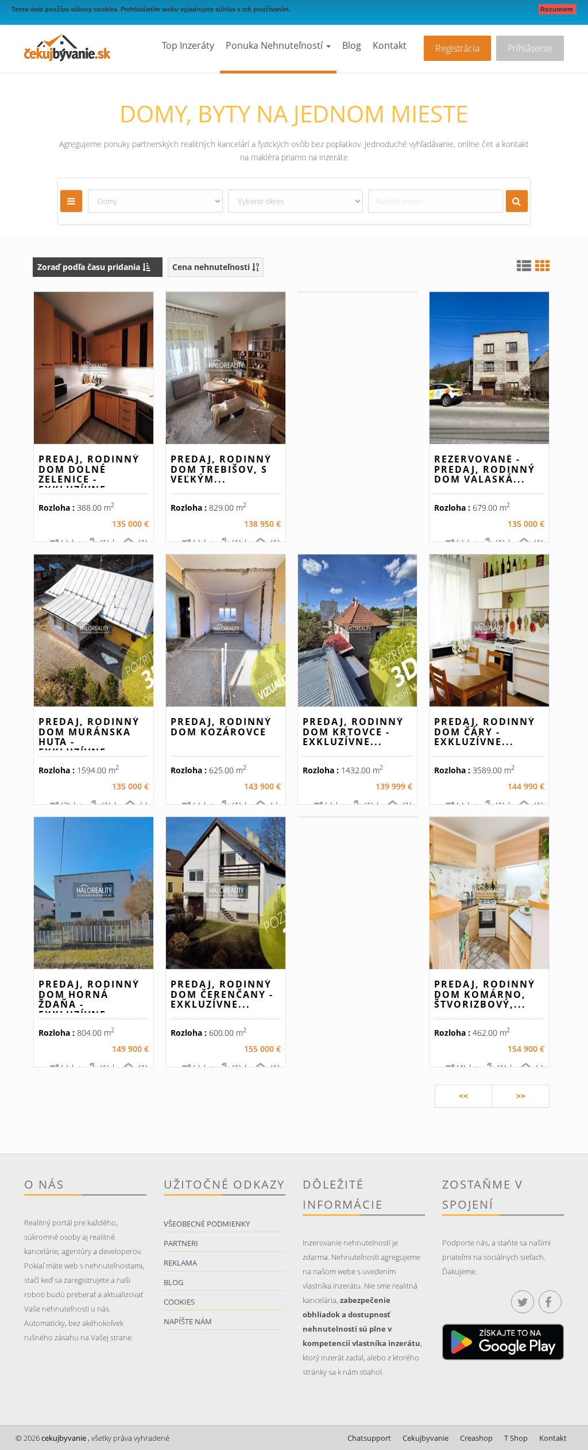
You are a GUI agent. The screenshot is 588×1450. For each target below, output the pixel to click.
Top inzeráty (188, 45)
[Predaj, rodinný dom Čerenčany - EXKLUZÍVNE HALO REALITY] (225, 893)
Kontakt (390, 45)
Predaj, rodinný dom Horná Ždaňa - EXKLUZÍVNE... (89, 999)
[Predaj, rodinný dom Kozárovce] (225, 630)
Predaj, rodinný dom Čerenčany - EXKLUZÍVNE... (222, 994)
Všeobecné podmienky (207, 1223)
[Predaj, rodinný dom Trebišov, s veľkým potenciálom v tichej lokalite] (225, 368)
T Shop (516, 1438)
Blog (351, 45)
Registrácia (457, 48)
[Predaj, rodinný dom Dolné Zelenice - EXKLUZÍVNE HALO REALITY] (93, 368)
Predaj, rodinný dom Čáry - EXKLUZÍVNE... (484, 731)
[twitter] (522, 1301)
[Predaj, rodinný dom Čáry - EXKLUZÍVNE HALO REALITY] (489, 630)
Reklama (180, 1263)
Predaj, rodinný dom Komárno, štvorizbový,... (484, 994)
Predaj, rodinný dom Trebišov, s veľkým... (221, 469)
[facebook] (550, 1301)
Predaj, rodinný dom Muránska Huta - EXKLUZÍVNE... (89, 736)
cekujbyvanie (63, 1438)
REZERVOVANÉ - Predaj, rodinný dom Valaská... (484, 469)
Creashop (476, 1438)
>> (520, 1095)
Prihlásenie (530, 48)
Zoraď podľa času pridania (89, 266)
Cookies (179, 1302)
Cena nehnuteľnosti (212, 266)
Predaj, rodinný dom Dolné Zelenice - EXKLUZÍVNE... (89, 474)
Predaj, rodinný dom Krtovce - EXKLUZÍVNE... (353, 731)
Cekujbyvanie (425, 1438)
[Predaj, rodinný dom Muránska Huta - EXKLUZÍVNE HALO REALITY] (93, 630)
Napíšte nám (188, 1321)
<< (463, 1095)
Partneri (181, 1243)
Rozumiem (558, 9)
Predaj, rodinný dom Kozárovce (221, 726)
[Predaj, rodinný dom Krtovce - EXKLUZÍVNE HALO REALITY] (357, 630)
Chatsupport (369, 1438)
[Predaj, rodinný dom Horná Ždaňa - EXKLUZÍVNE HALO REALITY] (93, 893)
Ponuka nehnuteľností (275, 45)
